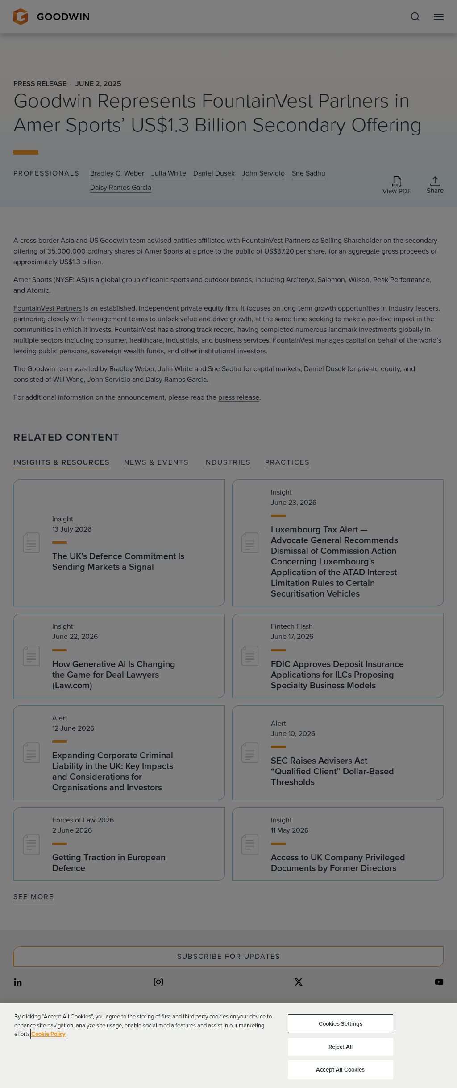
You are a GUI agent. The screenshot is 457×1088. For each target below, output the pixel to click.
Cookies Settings (340, 1023)
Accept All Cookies (340, 1069)
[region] (228, 1045)
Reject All (340, 1047)
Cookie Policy (48, 1034)
